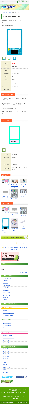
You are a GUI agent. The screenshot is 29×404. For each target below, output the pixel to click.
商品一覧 (5, 364)
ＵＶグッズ (5, 297)
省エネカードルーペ (7, 328)
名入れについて (6, 367)
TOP (4, 396)
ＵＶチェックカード (7, 335)
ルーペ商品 (5, 280)
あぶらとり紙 (6, 342)
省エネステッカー (7, 323)
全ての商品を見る (23, 272)
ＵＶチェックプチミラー (8, 338)
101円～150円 (6, 351)
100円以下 (5, 348)
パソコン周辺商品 (7, 287)
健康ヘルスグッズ (7, 295)
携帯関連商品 (6, 290)
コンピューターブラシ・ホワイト (14, 186)
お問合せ (5, 369)
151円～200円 (6, 353)
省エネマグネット (7, 325)
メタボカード (5, 184)
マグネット (5, 283)
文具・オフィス (6, 285)
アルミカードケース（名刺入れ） (5, 197)
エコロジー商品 (6, 292)
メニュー (4, 1)
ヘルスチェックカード (8, 315)
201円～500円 (6, 356)
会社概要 (17, 398)
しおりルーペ (14, 198)
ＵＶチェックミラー (7, 340)
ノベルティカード (7, 278)
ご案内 (4, 362)
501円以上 (5, 358)
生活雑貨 (5, 299)
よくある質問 (6, 372)
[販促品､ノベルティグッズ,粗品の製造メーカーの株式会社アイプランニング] (8, 7)
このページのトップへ (22, 243)
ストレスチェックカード (8, 313)
